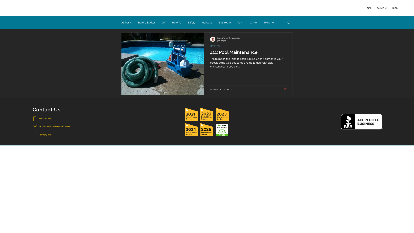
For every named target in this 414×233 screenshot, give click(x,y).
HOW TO (215, 46)
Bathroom (225, 22)
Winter (254, 22)
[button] (288, 23)
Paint (240, 22)
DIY (164, 22)
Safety (191, 22)
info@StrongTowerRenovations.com (54, 126)
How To (176, 22)
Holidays (207, 22)
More (267, 22)
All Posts (126, 22)
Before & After (146, 22)
